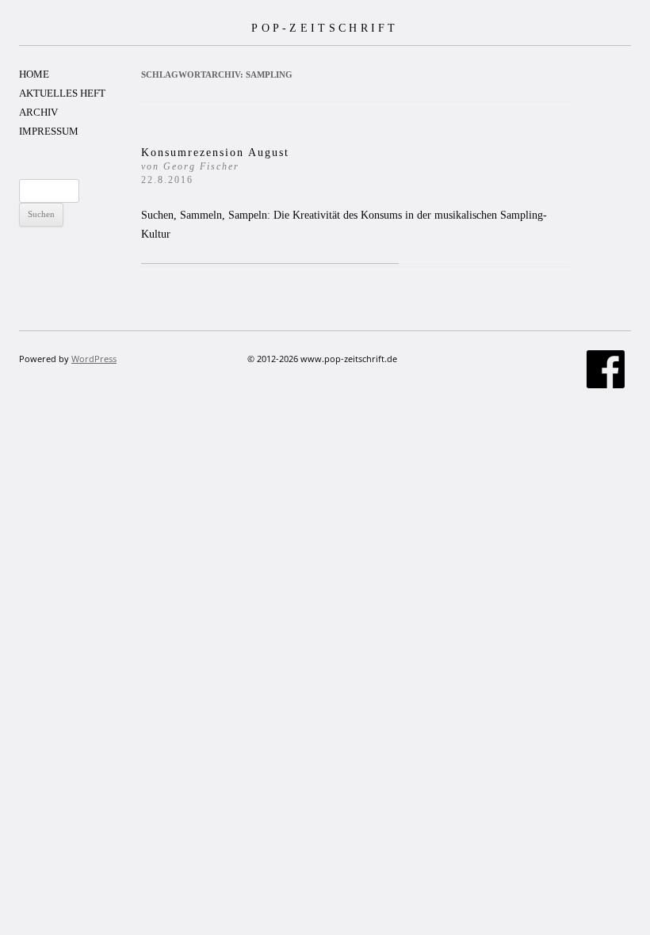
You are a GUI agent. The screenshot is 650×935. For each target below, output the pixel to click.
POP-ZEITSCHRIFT (325, 27)
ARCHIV (38, 112)
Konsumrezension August (215, 166)
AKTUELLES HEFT (62, 93)
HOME (34, 74)
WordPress (94, 358)
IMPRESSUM (48, 131)
